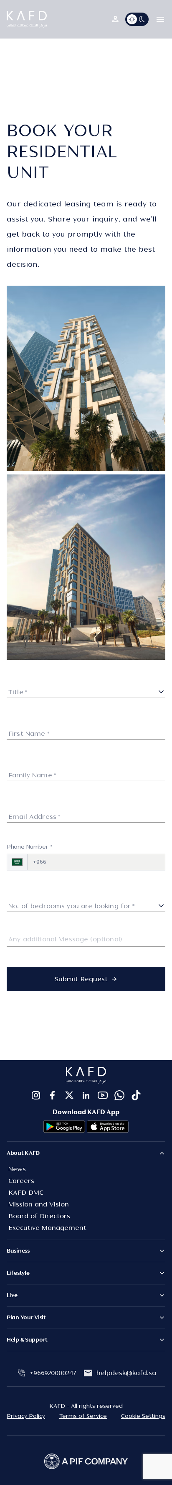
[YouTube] (103, 1095)
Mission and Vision (38, 1204)
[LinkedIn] (86, 1095)
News (17, 1169)
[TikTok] (136, 1095)
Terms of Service (83, 1416)
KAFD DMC (25, 1192)
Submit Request (81, 979)
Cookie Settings (143, 1416)
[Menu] (160, 19)
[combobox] (86, 690)
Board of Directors (39, 1216)
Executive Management (47, 1227)
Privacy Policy (26, 1416)
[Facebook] (53, 1095)
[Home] (27, 19)
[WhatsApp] (119, 1095)
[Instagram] (36, 1095)
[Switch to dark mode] (137, 19)
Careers (21, 1181)
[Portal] (115, 19)
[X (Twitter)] (69, 1095)
